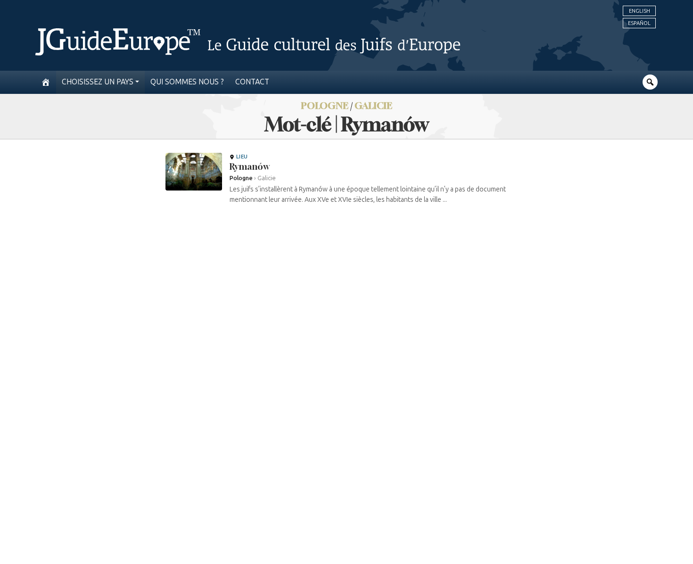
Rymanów (249, 166)
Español (639, 23)
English (639, 11)
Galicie (373, 105)
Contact (252, 81)
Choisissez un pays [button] (97, 81)
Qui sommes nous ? (187, 81)
